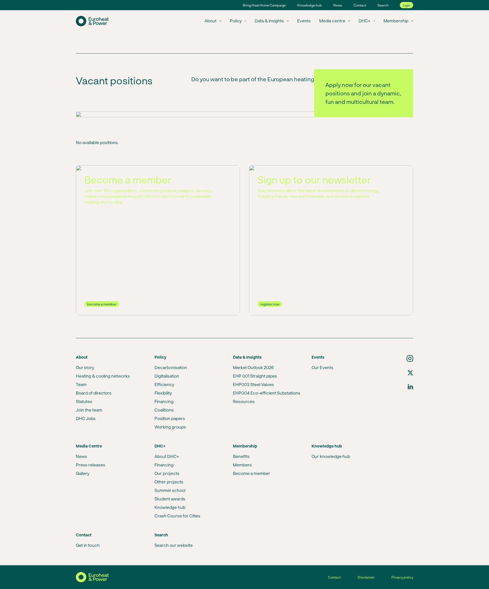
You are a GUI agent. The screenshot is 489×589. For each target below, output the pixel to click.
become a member (101, 304)
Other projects (169, 481)
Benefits (241, 456)
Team (81, 384)
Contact (359, 5)
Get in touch (88, 545)
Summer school (170, 490)
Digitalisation (167, 375)
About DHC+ (167, 456)
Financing (164, 401)
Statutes (84, 401)
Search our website (174, 545)
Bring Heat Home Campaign (264, 5)
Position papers (170, 418)
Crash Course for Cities (177, 515)
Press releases (90, 464)
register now (269, 304)
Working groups (170, 426)
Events (304, 20)
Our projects (167, 473)
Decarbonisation (171, 367)
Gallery (82, 473)
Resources (244, 401)
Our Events (322, 367)
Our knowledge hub (331, 456)
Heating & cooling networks (103, 375)
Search (383, 5)
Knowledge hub (309, 5)
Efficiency (164, 384)
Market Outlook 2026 (253, 367)
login (406, 5)
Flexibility (163, 392)
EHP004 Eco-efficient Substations (266, 392)
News (337, 5)
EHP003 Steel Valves (253, 384)
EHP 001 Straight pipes (255, 375)
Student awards (170, 498)
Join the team (89, 409)
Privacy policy (402, 577)
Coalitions (164, 409)
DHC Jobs (86, 418)
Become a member (251, 473)
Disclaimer (366, 577)
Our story (85, 367)
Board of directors (93, 392)
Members (242, 464)
